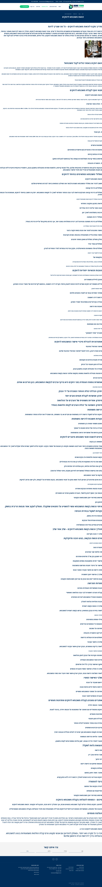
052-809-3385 (58, 870)
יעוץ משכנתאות (35, 818)
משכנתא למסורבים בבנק (69, 868)
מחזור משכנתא (81, 867)
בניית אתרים (82, 884)
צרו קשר (32, 6)
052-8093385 (25, 6)
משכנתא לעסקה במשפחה (80, 870)
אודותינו (38, 6)
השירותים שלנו (53, 6)
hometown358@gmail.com (56, 872)
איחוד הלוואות (71, 870)
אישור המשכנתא (58, 84)
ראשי (59, 6)
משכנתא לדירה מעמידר (80, 868)
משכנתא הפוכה (71, 867)
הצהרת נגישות (36, 874)
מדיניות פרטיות (36, 872)
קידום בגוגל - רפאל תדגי (75, 884)
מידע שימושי (45, 6)
